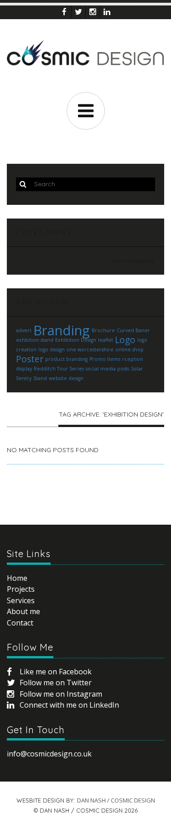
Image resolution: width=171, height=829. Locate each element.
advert (23, 330)
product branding (66, 359)
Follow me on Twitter (56, 683)
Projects (21, 589)
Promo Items (104, 359)
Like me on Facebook (56, 672)
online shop (129, 349)
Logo (125, 340)
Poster (29, 359)
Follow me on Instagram (61, 694)
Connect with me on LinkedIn (69, 705)
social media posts (107, 368)
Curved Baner (133, 330)
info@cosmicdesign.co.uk (49, 754)
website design (66, 378)
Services (21, 600)
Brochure (103, 330)
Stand (40, 378)
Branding (61, 330)
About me (23, 611)
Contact (20, 623)
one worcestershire (90, 349)
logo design (51, 349)
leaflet (105, 340)
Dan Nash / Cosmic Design (116, 800)
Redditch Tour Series (59, 368)
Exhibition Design (75, 340)
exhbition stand (34, 340)
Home (17, 578)
